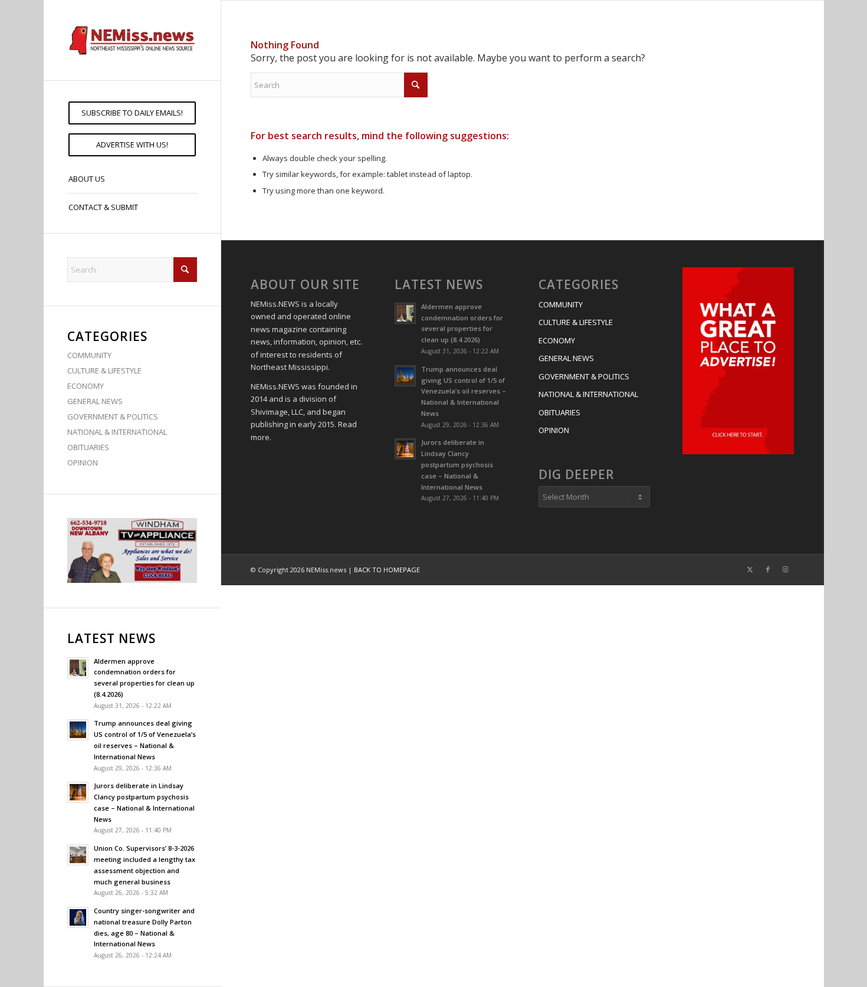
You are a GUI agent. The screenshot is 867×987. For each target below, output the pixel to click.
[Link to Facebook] (768, 569)
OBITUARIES (88, 447)
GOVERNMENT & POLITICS (112, 416)
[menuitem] (132, 113)
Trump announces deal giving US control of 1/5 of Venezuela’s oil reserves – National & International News (463, 391)
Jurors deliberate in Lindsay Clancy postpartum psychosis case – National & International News (457, 464)
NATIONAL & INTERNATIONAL (117, 432)
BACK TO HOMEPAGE (387, 569)
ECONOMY (85, 386)
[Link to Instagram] (785, 569)
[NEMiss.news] (132, 40)
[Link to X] (750, 569)
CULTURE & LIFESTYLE (104, 370)
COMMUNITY (89, 355)
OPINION (82, 462)
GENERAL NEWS (95, 401)
